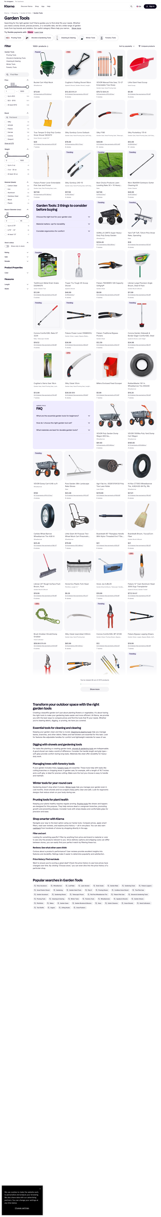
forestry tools (63, 768)
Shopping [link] (14, 13)
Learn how (38, 32)
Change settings (22, 1208)
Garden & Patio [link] (25, 13)
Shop (37, 6)
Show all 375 (9, 143)
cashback (37, 828)
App (42, 6)
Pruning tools (82, 804)
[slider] (6, 86)
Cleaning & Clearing (13, 61)
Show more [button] (94, 689)
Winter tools (70, 787)
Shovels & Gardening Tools (16, 58)
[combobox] (126, 46)
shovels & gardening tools (82, 748)
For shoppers (8, 1)
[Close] (40, 1188)
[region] (22, 1200)
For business (19, 1)
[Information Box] (47, 46)
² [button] (76, 94)
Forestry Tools (11, 67)
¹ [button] (43, 94)
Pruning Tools (11, 55)
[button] (139, 6)
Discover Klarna (26, 6)
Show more (76, 28)
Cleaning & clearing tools (81, 732)
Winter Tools (10, 64)
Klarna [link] (6, 13)
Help (48, 6)
